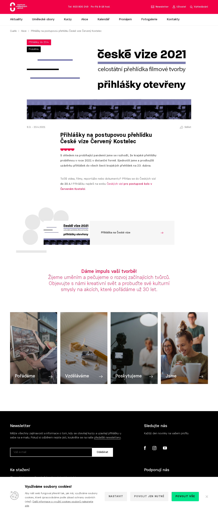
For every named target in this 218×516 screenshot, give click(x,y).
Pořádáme (25, 376)
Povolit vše (185, 496)
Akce (84, 19)
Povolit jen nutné (149, 496)
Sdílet (187, 127)
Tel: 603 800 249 (78, 7)
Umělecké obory (43, 19)
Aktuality (16, 19)
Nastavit (116, 496)
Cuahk (13, 31)
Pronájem (125, 19)
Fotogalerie (149, 19)
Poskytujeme (128, 376)
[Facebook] (145, 448)
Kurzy (68, 19)
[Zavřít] (206, 497)
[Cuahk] (18, 6)
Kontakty (173, 19)
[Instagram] (154, 448)
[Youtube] (165, 448)
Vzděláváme (77, 376)
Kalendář (103, 19)
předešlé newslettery (107, 437)
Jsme (171, 376)
